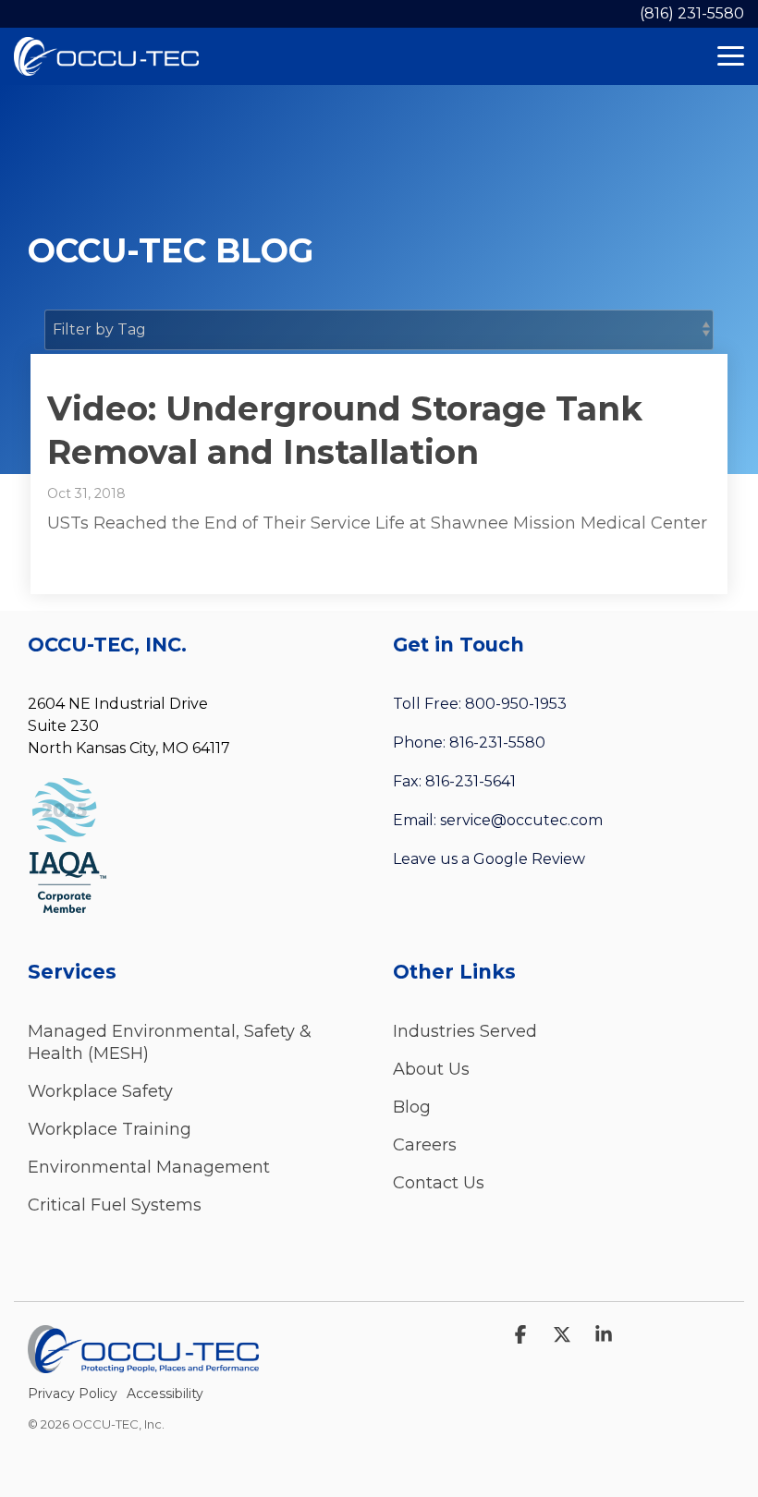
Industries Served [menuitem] (465, 1031)
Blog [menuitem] (412, 1107)
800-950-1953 (516, 703)
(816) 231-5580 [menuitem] (692, 13)
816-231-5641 (470, 781)
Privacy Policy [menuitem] (72, 1393)
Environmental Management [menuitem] (149, 1167)
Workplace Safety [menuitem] (100, 1091)
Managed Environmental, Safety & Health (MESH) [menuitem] (172, 1042)
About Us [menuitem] (431, 1069)
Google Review (529, 859)
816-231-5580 (497, 742)
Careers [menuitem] (425, 1145)
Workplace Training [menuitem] (109, 1129)
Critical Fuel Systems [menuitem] (115, 1205)
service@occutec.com (521, 820)
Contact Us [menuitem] (438, 1183)
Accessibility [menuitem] (165, 1393)
